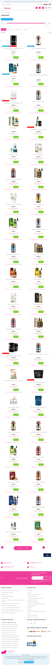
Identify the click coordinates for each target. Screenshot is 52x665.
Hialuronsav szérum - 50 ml (13, 304)
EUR (8, 4)
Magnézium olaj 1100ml (13, 154)
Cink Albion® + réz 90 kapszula (13, 432)
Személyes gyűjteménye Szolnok (9, 643)
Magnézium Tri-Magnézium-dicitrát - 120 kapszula (38, 354)
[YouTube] (34, 623)
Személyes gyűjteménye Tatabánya (10, 645)
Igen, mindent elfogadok (28, 662)
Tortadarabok (5, 598)
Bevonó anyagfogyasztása (8, 596)
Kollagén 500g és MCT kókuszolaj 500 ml (38, 129)
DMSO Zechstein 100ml (13, 229)
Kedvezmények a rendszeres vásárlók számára (12, 611)
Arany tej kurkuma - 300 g (38, 532)
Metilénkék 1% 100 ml (13, 507)
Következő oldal (50, 547)
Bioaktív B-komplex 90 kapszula (38, 507)
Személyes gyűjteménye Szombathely (10, 641)
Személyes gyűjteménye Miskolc (9, 630)
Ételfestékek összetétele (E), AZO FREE (10, 603)
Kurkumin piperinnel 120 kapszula (38, 482)
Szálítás (29, 592)
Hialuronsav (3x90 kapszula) (13, 407)
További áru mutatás (23, 548)
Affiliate (29, 609)
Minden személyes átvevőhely (9, 622)
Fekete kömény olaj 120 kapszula (38, 229)
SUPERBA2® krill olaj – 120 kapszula (13, 329)
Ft (10, 4)
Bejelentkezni (47, 578)
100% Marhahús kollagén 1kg (38, 382)
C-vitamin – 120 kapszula (39, 204)
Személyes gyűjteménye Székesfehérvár (11, 639)
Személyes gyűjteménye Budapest (10, 624)
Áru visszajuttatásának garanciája (35, 598)
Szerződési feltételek (32, 600)
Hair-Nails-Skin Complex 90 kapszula (13, 179)
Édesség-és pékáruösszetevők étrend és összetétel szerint (13, 600)
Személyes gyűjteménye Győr (8, 634)
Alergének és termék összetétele (9, 605)
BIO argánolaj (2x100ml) (38, 329)
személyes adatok (41, 581)
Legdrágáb (17, 29)
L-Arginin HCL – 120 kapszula (38, 457)
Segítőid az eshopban (32, 596)
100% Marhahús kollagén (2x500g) (13, 355)
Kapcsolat (30, 590)
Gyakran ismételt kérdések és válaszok (10, 590)
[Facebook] (28, 623)
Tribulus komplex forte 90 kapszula (13, 254)
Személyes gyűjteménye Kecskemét (10, 637)
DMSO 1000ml (13, 128)
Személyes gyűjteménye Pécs (8, 632)
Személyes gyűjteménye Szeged (9, 628)
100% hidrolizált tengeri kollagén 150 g (38, 407)
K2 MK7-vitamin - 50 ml (13, 457)
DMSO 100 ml (13, 76)
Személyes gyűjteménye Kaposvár (10, 647)
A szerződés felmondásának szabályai (36, 603)
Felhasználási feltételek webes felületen (37, 611)
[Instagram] (31, 623)
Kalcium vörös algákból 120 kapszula (38, 48)
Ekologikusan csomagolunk (34, 594)
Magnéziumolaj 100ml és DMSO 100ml (13, 532)
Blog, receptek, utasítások (7, 592)
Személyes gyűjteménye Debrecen (10, 626)
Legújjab (25, 29)
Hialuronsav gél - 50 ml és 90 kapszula (13, 204)
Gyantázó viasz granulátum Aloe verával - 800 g (13, 380)
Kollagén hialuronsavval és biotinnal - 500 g (13, 103)
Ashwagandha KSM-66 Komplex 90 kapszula (38, 74)
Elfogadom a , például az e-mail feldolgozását (42, 582)
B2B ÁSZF (30, 607)
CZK (6, 4)
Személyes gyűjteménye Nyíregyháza (10, 635)
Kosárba (16, 57)
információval (31, 659)
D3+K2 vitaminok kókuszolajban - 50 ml (13, 279)
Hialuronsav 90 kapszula (38, 154)
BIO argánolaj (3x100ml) (38, 254)
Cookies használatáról (33, 615)
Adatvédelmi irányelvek (33, 617)
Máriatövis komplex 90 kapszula (38, 101)
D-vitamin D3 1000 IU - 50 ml (38, 279)
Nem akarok (20, 662)
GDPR (29, 613)
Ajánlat (3, 29)
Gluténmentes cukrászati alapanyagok (10, 609)
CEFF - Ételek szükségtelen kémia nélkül (11, 607)
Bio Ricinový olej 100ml (38, 304)
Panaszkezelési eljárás (33, 602)
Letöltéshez (4, 594)
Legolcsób (10, 29)
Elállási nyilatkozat (32, 605)
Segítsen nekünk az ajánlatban (9, 613)
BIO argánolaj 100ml (38, 179)
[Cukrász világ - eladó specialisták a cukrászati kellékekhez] (5, 7)
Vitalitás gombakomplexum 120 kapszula (38, 432)
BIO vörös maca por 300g (13, 482)
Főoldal (2, 12)
